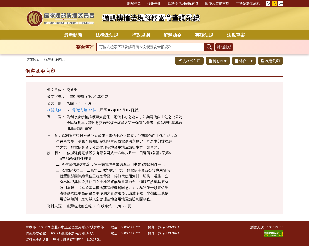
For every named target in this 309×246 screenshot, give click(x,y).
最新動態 (73, 34)
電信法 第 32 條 (84, 110)
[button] (268, 3)
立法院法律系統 (248, 3)
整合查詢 (85, 46)
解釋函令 (173, 34)
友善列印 (272, 61)
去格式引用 (192, 61)
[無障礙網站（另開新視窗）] (273, 233)
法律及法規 (107, 34)
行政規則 (141, 34)
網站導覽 (134, 3)
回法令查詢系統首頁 (183, 3)
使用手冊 (154, 3)
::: (121, 3)
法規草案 (236, 34)
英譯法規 (204, 34)
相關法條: (54, 110)
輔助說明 (224, 47)
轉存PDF (220, 61)
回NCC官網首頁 (217, 3)
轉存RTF (246, 61)
